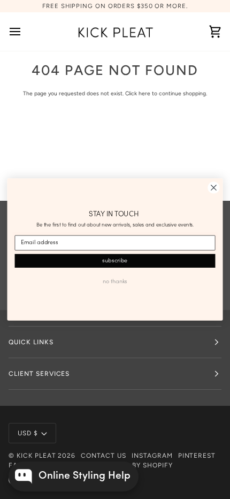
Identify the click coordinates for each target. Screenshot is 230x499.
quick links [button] (31, 342)
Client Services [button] (39, 373)
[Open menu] (25, 31)
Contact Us (103, 455)
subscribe (114, 260)
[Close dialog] (214, 188)
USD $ (28, 433)
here (144, 93)
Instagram (152, 455)
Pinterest (197, 455)
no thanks (115, 281)
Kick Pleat (36, 455)
